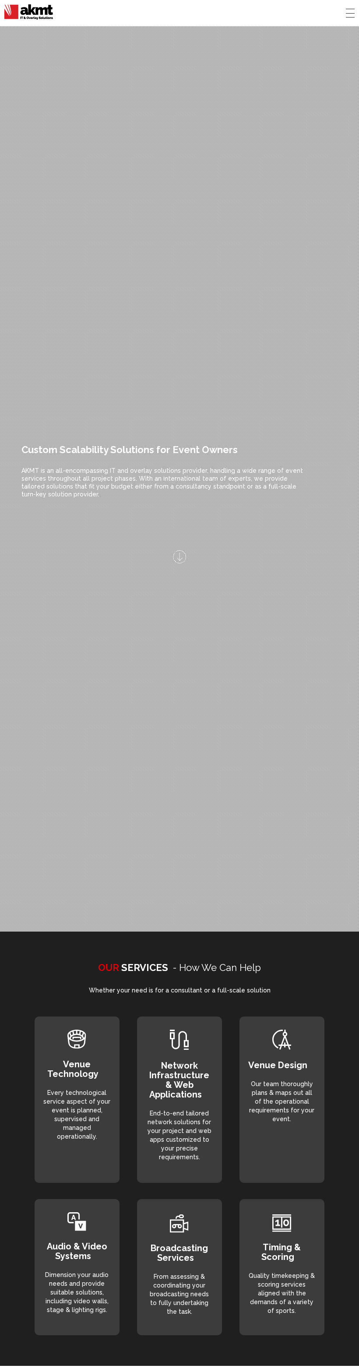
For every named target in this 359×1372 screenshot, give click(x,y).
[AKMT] (28, 12)
